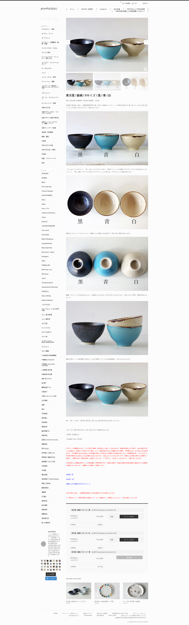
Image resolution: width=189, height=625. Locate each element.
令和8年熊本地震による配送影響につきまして (130, 11)
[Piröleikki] (49, 9)
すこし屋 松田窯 (47, 315)
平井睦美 (44, 413)
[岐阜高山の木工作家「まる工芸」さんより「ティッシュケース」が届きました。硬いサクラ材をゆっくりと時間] (60, 561)
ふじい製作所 (46, 319)
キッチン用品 (46, 52)
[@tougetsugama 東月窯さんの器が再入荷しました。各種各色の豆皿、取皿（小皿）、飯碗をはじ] (57, 567)
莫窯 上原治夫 (46, 483)
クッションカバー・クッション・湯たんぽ (50, 57)
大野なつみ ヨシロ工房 (49, 396)
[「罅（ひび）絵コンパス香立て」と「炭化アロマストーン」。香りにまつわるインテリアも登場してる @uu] (42, 567)
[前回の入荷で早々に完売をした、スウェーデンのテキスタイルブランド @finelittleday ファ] (45, 570)
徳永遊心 (44, 418)
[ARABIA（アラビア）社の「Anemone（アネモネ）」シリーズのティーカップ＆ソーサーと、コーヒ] (54, 567)
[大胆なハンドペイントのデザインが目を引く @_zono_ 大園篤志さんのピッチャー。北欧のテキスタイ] (42, 561)
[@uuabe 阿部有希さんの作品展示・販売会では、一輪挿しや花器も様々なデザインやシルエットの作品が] (51, 567)
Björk (43, 182)
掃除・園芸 (45, 136)
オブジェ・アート (47, 33)
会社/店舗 (117, 9)
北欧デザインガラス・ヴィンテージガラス (50, 112)
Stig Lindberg (46, 296)
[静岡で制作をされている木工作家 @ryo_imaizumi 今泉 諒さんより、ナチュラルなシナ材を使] (60, 567)
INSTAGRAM (88, 615)
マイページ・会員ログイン (70, 613)
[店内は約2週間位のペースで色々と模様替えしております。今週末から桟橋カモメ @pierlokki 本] (51, 561)
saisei (44, 278)
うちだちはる (46, 304)
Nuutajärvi (45, 256)
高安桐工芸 (45, 518)
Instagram (103, 9)
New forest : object (48, 252)
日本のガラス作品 (47, 145)
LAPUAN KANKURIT (48, 226)
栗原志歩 (44, 426)
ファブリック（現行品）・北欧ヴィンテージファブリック (50, 87)
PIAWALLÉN (46, 265)
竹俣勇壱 (44, 466)
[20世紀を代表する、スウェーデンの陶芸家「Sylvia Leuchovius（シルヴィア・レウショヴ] (54, 564)
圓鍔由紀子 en (46, 387)
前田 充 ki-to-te (46, 378)
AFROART (45, 173)
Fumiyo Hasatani (47, 191)
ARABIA (44, 178)
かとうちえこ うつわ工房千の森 (50, 309)
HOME (56, 613)
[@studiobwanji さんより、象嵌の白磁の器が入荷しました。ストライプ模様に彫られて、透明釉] (45, 564)
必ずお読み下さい (74, 615)
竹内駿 (44, 470)
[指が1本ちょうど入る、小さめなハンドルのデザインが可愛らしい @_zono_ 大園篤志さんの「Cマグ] (45, 561)
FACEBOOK (100, 615)
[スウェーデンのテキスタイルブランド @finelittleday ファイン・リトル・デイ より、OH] (54, 561)
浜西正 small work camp (50, 440)
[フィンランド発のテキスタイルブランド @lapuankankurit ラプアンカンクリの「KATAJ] (48, 567)
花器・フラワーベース (49, 158)
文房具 (44, 141)
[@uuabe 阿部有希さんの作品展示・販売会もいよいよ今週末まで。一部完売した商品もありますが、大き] (57, 564)
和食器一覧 (69, 474)
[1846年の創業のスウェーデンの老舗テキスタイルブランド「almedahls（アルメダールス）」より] (42, 564)
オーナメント (46, 38)
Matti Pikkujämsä (47, 239)
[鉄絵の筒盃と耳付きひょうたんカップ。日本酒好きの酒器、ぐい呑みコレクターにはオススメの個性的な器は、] (48, 570)
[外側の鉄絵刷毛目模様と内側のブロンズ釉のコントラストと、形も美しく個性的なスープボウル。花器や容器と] (60, 570)
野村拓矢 (44, 501)
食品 (43, 163)
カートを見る (129, 2)
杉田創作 (44, 422)
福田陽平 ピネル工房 (48, 461)
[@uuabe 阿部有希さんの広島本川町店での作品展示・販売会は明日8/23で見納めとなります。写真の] (51, 564)
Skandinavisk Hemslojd (50, 287)
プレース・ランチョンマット (50, 98)
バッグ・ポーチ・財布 (49, 77)
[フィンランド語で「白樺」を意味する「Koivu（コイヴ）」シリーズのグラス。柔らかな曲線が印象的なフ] (48, 564)
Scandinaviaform (47, 283)
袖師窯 (44, 492)
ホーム (72, 9)
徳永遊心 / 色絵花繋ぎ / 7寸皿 (104, 601)
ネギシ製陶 (45, 351)
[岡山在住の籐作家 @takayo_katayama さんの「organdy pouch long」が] (51, 570)
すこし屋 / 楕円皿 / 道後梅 (131, 601)
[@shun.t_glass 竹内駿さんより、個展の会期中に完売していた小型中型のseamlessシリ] (48, 561)
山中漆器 (44, 400)
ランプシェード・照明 (49, 103)
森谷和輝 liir (46, 431)
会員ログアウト (87, 613)
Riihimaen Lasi (47, 269)
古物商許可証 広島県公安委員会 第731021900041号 (130, 617)
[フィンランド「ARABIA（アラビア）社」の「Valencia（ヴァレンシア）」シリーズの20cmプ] (60, 564)
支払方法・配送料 (87, 9)
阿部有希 (44, 509)
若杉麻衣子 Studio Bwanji (50, 479)
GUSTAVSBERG (47, 195)
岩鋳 (43, 405)
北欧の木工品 (46, 107)
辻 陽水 (44, 496)
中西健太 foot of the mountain (48, 364)
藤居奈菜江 (45, 488)
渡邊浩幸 (44, 444)
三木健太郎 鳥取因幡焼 (49, 355)
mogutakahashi (47, 243)
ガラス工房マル (47, 332)
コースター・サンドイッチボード (50, 63)
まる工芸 (44, 323)
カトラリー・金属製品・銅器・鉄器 (50, 43)
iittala (43, 204)
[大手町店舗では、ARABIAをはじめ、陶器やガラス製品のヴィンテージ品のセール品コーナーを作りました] (57, 561)
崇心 (43, 409)
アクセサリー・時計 (48, 29)
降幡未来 (44, 514)
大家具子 (44, 392)
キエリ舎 (44, 336)
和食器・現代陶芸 (47, 132)
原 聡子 (44, 383)
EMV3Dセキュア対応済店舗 (136, 9)
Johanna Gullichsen (48, 213)
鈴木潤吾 (44, 505)
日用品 (44, 154)
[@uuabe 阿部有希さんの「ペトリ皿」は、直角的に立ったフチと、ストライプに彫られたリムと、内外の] (54, 570)
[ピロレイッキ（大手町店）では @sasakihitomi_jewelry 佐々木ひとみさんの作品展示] (45, 567)
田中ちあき (45, 448)
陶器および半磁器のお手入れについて (78, 484)
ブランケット (46, 93)
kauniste (44, 221)
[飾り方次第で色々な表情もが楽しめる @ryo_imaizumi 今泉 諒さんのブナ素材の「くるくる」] (57, 570)
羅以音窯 (44, 474)
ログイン (145, 3)
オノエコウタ (46, 328)
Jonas (44, 217)
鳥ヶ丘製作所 (46, 523)
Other (43, 261)
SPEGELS (45, 291)
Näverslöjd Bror (47, 248)
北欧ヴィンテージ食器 (49, 128)
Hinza (44, 200)
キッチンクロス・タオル (49, 48)
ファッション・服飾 (48, 81)
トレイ (44, 73)
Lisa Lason (45, 230)
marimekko (45, 235)
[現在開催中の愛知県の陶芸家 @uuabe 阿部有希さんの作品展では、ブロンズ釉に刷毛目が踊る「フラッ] (42, 570)
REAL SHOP (112, 615)
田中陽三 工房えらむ (48, 453)
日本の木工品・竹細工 (49, 149)
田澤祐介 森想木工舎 (48, 457)
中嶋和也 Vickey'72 (48, 360)
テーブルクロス (47, 68)
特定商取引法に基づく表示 (120, 613)
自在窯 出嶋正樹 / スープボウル (76, 601)
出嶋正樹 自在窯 (47, 374)
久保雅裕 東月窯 (47, 370)
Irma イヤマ (45, 208)
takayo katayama (47, 300)
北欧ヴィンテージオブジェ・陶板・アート (49, 122)
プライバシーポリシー (139, 613)
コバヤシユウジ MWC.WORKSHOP (48, 341)
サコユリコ (45, 346)
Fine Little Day (46, 186)
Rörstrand (45, 274)
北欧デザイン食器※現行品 (50, 118)
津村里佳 (44, 435)
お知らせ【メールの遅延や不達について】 (133, 615)
